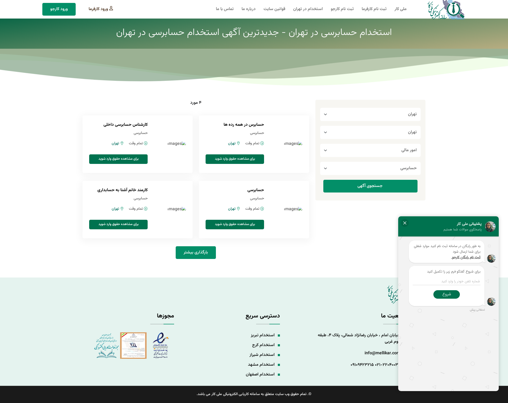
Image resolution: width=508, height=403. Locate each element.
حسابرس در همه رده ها (244, 125)
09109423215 (362, 365)
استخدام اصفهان (260, 374)
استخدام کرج (263, 345)
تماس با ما (225, 9)
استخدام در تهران (308, 9)
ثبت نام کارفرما (374, 9)
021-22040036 (387, 365)
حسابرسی (255, 190)
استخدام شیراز (262, 355)
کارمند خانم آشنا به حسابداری (122, 190)
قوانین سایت (274, 9)
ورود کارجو (59, 9)
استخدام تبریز (263, 335)
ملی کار (400, 9)
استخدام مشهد (261, 364)
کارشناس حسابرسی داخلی (125, 125)
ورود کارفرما (98, 9)
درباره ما (249, 9)
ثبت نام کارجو (342, 9)
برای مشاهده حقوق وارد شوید (235, 159)
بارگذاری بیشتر (196, 252)
